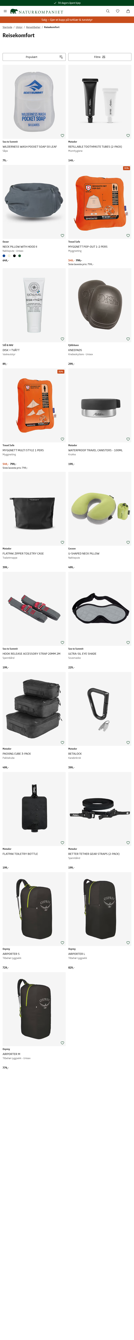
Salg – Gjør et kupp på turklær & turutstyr (67, 20)
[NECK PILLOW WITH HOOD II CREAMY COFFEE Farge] (9, 255)
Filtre (97, 57)
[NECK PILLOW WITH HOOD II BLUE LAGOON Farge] (5, 255)
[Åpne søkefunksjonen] (108, 11)
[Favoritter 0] (117, 11)
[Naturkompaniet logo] (36, 11)
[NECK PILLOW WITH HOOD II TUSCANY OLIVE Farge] (19, 255)
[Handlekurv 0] (128, 11)
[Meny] (5, 11)
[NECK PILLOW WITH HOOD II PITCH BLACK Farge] (14, 255)
